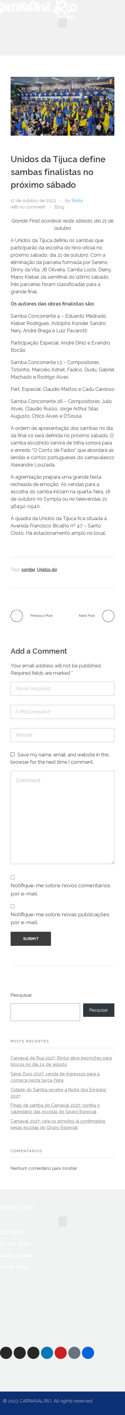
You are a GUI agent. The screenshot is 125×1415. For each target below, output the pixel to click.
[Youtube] (61, 1353)
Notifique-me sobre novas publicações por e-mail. (60, 918)
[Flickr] (88, 1353)
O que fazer (16, 1244)
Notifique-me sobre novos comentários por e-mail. (60, 889)
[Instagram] (33, 1353)
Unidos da (47, 569)
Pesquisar (21, 995)
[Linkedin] (47, 1353)
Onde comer (16, 1255)
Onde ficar (14, 1267)
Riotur (77, 200)
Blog (59, 207)
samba (28, 569)
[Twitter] (20, 1353)
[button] (62, 22)
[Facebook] (6, 1353)
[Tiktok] (74, 1353)
